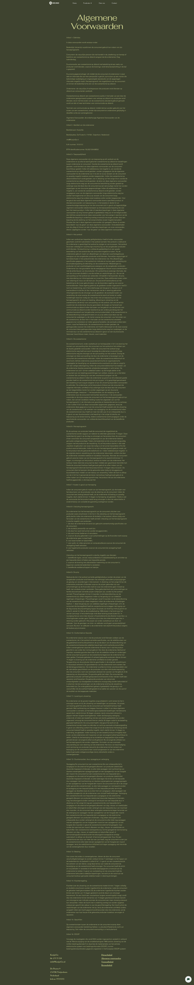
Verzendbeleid (107, 962)
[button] (87, 3)
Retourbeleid (106, 965)
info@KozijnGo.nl (72, 140)
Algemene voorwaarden (111, 958)
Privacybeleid (106, 955)
